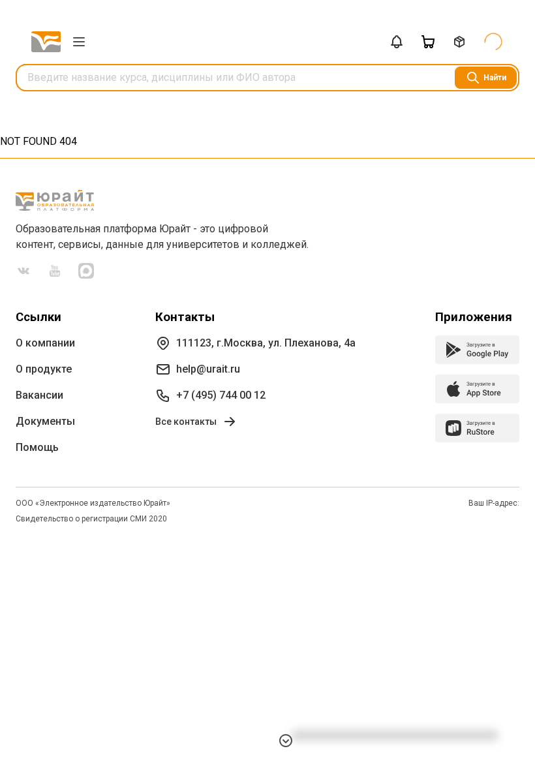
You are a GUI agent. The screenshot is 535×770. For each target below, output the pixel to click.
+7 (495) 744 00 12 (221, 395)
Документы (45, 421)
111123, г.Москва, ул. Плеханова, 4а (266, 343)
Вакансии (39, 395)
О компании (45, 343)
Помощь (37, 447)
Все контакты (186, 421)
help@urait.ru (208, 369)
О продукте (44, 369)
